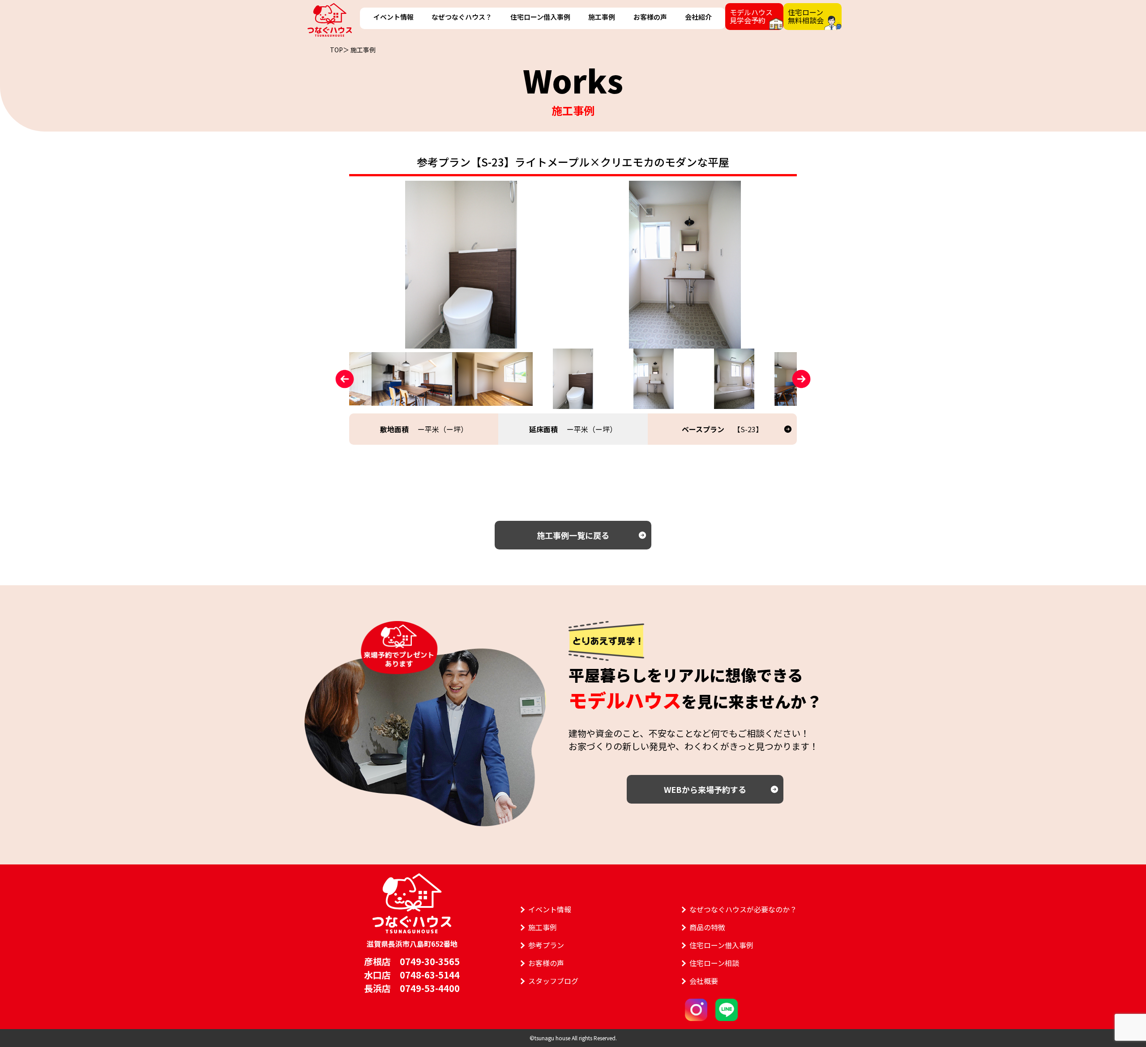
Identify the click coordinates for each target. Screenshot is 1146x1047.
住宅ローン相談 (714, 963)
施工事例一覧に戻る (573, 535)
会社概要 (703, 980)
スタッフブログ (553, 980)
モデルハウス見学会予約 (751, 16)
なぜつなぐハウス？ (462, 16)
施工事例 (601, 16)
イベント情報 (393, 16)
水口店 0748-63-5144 (412, 974)
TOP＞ (339, 49)
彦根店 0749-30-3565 (412, 961)
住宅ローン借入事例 (540, 16)
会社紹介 (698, 16)
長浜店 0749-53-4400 (412, 988)
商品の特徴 (707, 927)
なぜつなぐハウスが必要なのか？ (743, 909)
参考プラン (546, 945)
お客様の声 (650, 16)
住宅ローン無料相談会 (806, 16)
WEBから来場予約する (705, 789)
